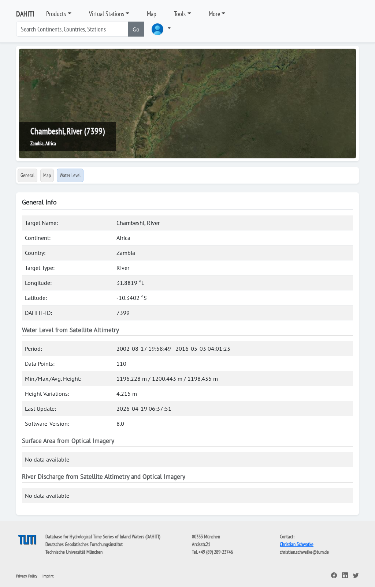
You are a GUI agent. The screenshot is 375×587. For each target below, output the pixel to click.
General (27, 175)
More (214, 14)
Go (136, 29)
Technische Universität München (74, 552)
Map (151, 14)
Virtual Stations (106, 14)
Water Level (70, 175)
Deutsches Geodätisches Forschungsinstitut (84, 544)
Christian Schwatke (296, 544)
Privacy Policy (26, 576)
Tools (180, 14)
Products (56, 14)
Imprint (47, 576)
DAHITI (25, 14)
